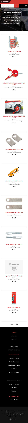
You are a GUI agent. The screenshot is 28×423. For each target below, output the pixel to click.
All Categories (8, 412)
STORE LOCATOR (10, 411)
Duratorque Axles (14, 358)
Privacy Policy (14, 346)
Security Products (14, 384)
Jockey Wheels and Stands (14, 380)
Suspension (14, 387)
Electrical (14, 368)
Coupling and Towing (14, 365)
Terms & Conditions (14, 349)
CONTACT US (24, 411)
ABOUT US (18, 411)
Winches (14, 391)
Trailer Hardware (14, 361)
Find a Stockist (14, 399)
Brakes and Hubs (14, 372)
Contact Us (14, 339)
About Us (14, 336)
